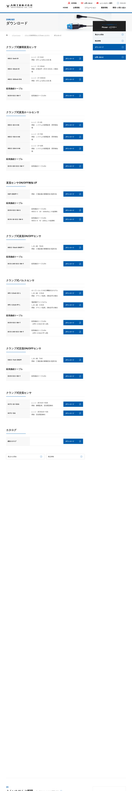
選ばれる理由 (12, 456)
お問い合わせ (88, 3)
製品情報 (51, 456)
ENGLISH (123, 3)
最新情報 (104, 8)
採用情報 (74, 3)
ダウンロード (69, 58)
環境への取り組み (119, 8)
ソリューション (90, 8)
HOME (65, 8)
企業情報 (76, 8)
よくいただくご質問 (106, 3)
